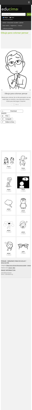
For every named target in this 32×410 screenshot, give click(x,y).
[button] (8, 122)
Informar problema (8, 28)
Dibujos (6, 17)
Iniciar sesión (6, 25)
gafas (23, 251)
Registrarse (13, 25)
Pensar (8, 166)
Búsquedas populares (8, 19)
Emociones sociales (12, 22)
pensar (21, 22)
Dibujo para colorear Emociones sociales (16, 265)
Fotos (12, 17)
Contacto (20, 25)
